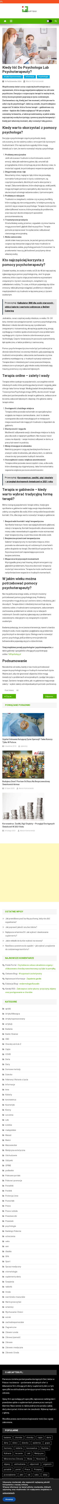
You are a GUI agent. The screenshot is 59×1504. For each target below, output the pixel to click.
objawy (7, 1464)
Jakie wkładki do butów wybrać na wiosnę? (24, 941)
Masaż (8, 1135)
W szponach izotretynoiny (30, 974)
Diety (7, 1064)
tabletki (8, 1287)
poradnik (7, 1469)
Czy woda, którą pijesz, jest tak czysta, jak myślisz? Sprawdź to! (11, 696)
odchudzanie (20, 1464)
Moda (29, 1459)
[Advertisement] (29, 872)
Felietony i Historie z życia (16, 1079)
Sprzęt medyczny (13, 1267)
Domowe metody (12, 1069)
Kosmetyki (10, 1105)
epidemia (37, 1443)
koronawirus (10, 1100)
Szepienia (9, 1282)
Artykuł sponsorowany (12, 77)
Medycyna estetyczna (15, 1150)
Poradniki (9, 1186)
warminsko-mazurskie (15, 1297)
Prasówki (9, 1221)
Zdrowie (8, 1342)
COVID (8, 1054)
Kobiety (8, 1095)
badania (7, 1437)
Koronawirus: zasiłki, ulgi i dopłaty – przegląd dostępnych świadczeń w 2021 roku (28, 825)
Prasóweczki (11, 1216)
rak (29, 1475)
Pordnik (8, 1191)
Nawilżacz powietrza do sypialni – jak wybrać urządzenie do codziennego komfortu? (30, 947)
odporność (34, 1464)
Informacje (30, 77)
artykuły (8, 1024)
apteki (8, 1009)
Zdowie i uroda (11, 1332)
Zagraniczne (10, 1327)
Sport (7, 1261)
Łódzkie (8, 1125)
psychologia (43, 77)
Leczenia (9, 1115)
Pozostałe (9, 1201)
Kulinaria (7, 1453)
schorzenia (10, 1236)
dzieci (15, 1443)
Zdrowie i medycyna (14, 1347)
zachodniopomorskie (14, 1322)
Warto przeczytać (13, 1302)
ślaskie (8, 1251)
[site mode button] (49, 21)
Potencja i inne (11, 1196)
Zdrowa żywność (12, 1337)
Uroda (8, 1292)
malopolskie (10, 1130)
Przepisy (38, 1469)
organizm (47, 1464)
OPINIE (8, 1165)
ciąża (40, 1437)
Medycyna (38, 1453)
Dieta (7, 1059)
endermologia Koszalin (29, 984)
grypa (47, 1443)
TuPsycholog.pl (14, 654)
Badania (8, 1029)
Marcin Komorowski (34, 81)
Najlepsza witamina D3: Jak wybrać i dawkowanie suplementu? (26, 934)
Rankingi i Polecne (13, 1231)
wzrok (8, 1317)
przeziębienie (10, 1475)
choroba (18, 1437)
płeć (21, 1475)
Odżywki (9, 1160)
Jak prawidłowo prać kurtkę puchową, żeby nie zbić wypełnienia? (27, 920)
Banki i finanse (11, 1034)
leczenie (19, 1453)
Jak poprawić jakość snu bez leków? (21, 927)
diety (6, 1443)
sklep (45, 1475)
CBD (7, 1039)
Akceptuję (9, 1499)
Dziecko (8, 1074)
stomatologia (11, 1272)
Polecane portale (12, 1175)
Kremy (8, 1110)
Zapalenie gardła (34, 979)
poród (18, 1469)
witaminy (9, 1307)
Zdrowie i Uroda (12, 1352)
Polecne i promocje (13, 1180)
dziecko (25, 1443)
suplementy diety (13, 1277)
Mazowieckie (11, 1145)
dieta (49, 1437)
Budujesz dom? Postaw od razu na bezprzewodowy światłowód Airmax (26, 783)
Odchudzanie (11, 1155)
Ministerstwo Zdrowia (13, 1459)
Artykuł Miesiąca (12, 1014)
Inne (7, 1090)
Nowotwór (40, 1459)
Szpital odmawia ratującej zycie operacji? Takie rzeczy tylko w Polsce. (27, 740)
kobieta (19, 1448)
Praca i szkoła (11, 1211)
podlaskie (9, 1170)
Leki (7, 1120)
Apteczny (24, 746)
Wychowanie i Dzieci (14, 1312)
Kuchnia (44, 1448)
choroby (29, 1437)
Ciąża (7, 1049)
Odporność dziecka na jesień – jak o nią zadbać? (51, 696)
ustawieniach (8, 1493)
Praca (8, 1206)
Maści (8, 1140)
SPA (7, 1256)
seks (7, 1241)
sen (7, 1246)
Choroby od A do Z (13, 1044)
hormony (8, 1448)
